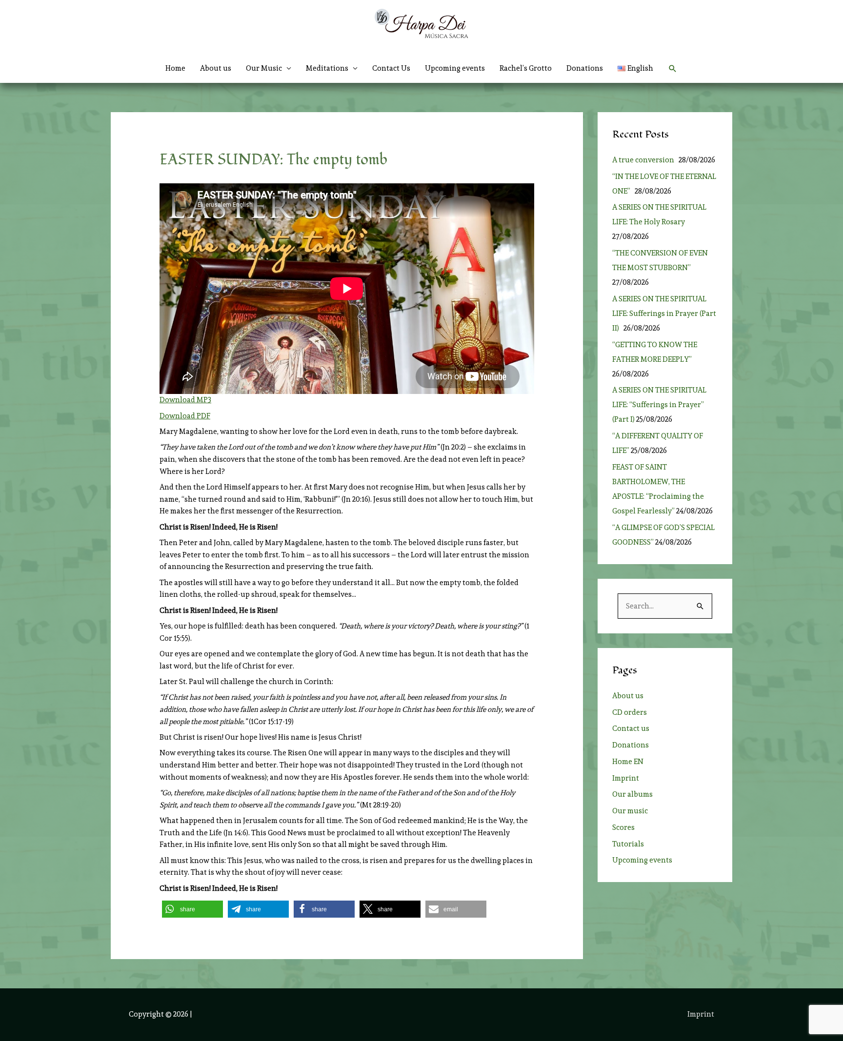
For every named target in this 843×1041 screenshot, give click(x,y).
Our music (630, 810)
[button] (673, 69)
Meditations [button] (327, 68)
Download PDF (185, 416)
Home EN (627, 761)
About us (215, 68)
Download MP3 (185, 399)
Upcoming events (455, 68)
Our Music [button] (264, 68)
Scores (623, 827)
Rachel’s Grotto (526, 68)
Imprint (625, 778)
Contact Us (391, 68)
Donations (584, 68)
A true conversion (644, 160)
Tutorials (628, 844)
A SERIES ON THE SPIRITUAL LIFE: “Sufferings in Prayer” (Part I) (659, 405)
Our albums (632, 794)
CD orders (629, 712)
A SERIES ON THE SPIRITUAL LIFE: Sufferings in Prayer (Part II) (664, 314)
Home (175, 68)
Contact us (630, 728)
